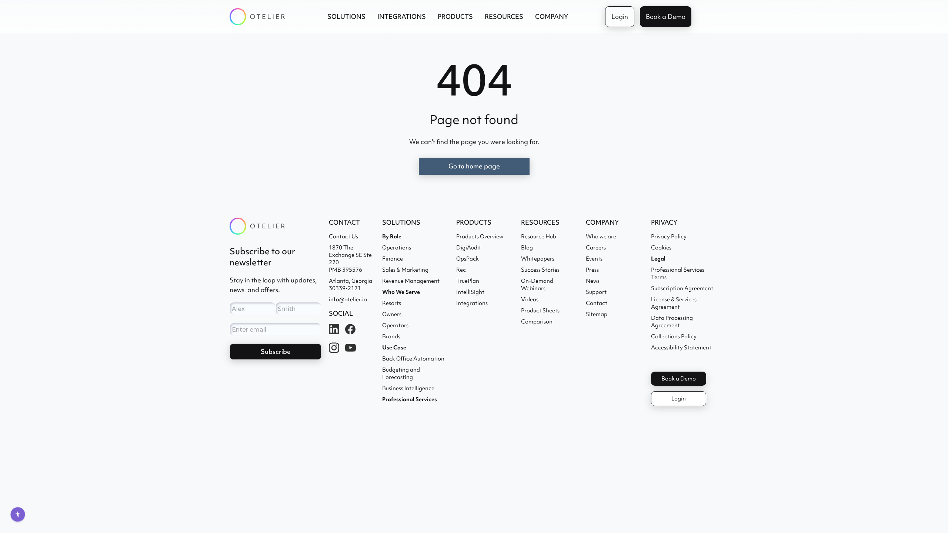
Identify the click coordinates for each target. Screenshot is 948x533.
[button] (346, 16)
